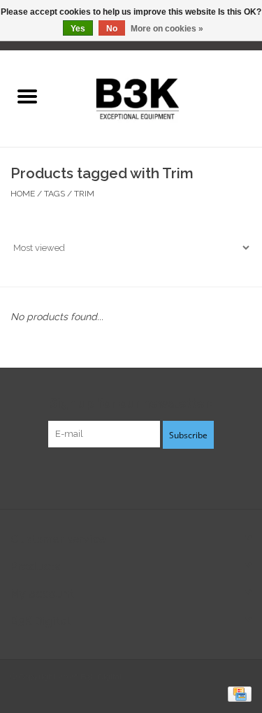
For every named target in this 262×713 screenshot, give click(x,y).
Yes (78, 29)
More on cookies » (167, 29)
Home (22, 194)
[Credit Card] (237, 693)
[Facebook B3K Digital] (106, 477)
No (111, 29)
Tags (54, 194)
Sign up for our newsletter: (131, 403)
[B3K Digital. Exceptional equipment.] (158, 97)
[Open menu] (27, 96)
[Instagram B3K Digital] (156, 477)
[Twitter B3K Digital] (131, 477)
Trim (84, 194)
